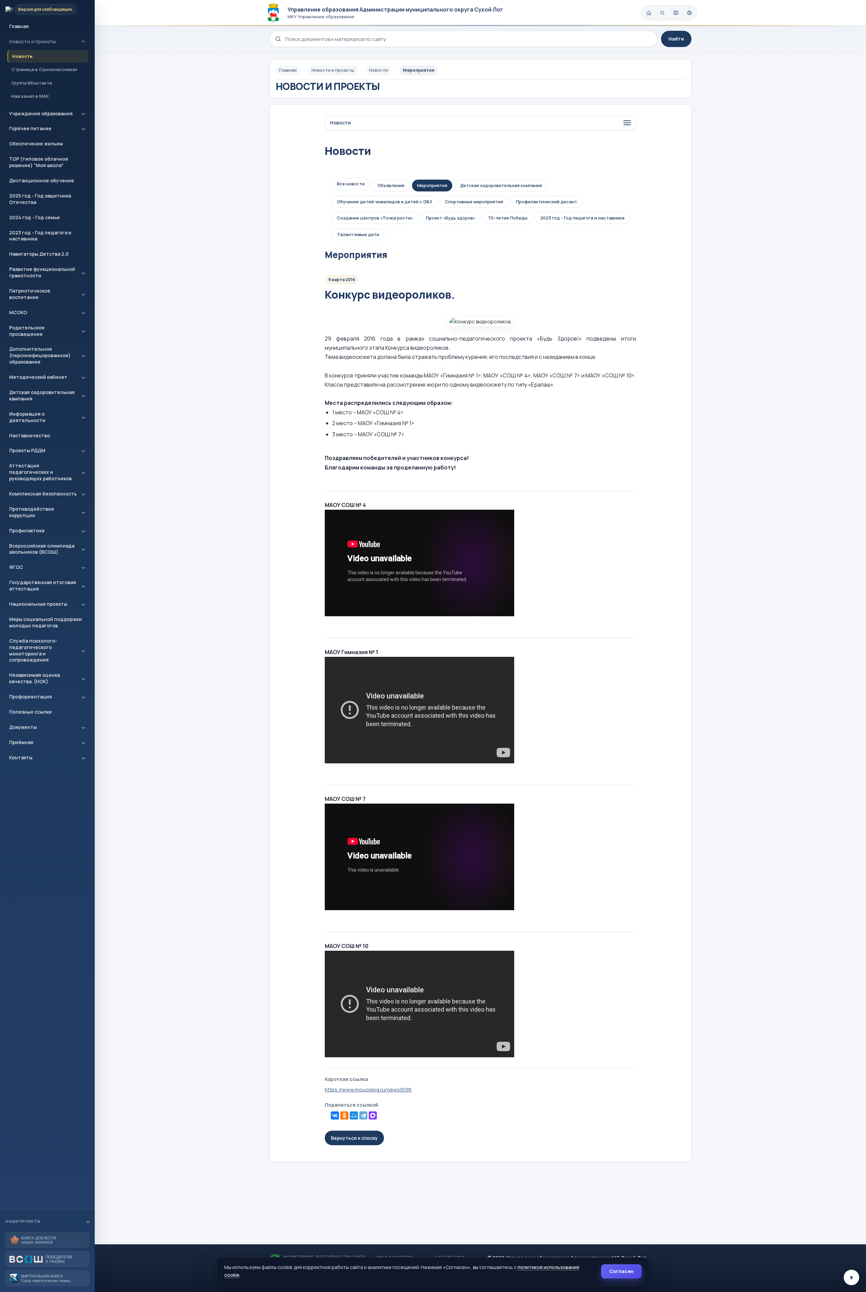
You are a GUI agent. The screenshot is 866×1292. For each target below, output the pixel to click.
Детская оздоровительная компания (501, 185)
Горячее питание (30, 128)
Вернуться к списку (354, 1138)
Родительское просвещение (27, 330)
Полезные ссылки (30, 712)
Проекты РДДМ (27, 450)
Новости (22, 56)
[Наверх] (851, 1277)
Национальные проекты (38, 604)
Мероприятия (432, 185)
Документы (23, 727)
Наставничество (29, 435)
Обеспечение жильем (36, 143)
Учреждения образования (41, 113)
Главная (19, 26)
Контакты (20, 757)
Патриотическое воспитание (29, 293)
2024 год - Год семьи (34, 217)
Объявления (391, 185)
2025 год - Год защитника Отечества (40, 198)
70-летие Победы (507, 218)
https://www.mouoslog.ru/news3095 (368, 1089)
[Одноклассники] (344, 1115)
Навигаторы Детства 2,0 (39, 254)
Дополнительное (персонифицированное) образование (40, 355)
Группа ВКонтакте (32, 83)
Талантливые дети (358, 234)
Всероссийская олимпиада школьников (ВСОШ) (41, 549)
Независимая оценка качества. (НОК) (34, 678)
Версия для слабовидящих (45, 9)
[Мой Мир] (354, 1115)
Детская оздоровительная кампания (42, 395)
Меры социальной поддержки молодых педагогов (45, 622)
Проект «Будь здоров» (450, 218)
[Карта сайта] (676, 13)
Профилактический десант (546, 202)
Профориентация (30, 696)
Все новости (351, 184)
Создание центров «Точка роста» (375, 218)
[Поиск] (662, 13)
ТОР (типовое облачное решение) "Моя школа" (38, 162)
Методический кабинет (38, 377)
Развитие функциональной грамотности (42, 272)
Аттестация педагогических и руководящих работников (40, 472)
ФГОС (16, 567)
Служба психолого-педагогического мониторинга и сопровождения (33, 650)
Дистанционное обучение (41, 180)
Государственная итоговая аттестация (42, 585)
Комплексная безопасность (43, 493)
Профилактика (26, 530)
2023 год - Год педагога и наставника (40, 235)
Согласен (621, 1271)
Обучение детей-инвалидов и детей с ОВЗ (384, 202)
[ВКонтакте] (335, 1115)
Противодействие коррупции (31, 512)
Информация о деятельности (27, 417)
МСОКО (18, 312)
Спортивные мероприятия (474, 202)
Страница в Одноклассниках (44, 69)
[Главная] (649, 13)
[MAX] (373, 1115)
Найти (676, 39)
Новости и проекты (32, 41)
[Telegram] (363, 1115)
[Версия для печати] (689, 13)
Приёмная (21, 742)
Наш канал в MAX (30, 96)
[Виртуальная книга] (47, 1278)
